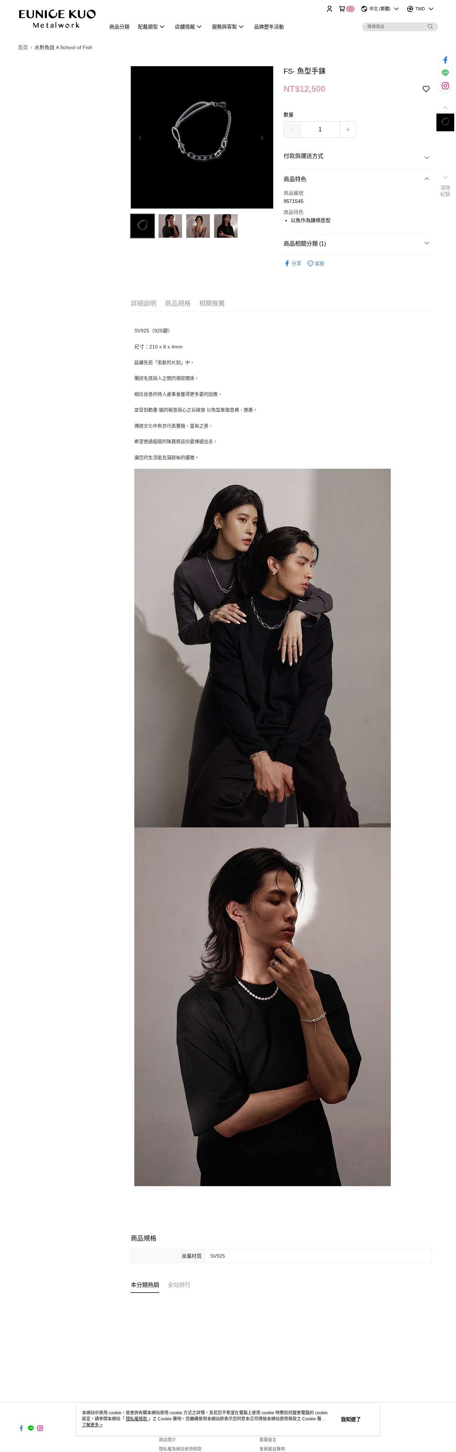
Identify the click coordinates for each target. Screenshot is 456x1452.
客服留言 (267, 1439)
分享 (296, 263)
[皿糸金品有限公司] (57, 18)
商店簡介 (167, 1439)
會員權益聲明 (272, 1449)
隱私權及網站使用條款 (180, 1449)
